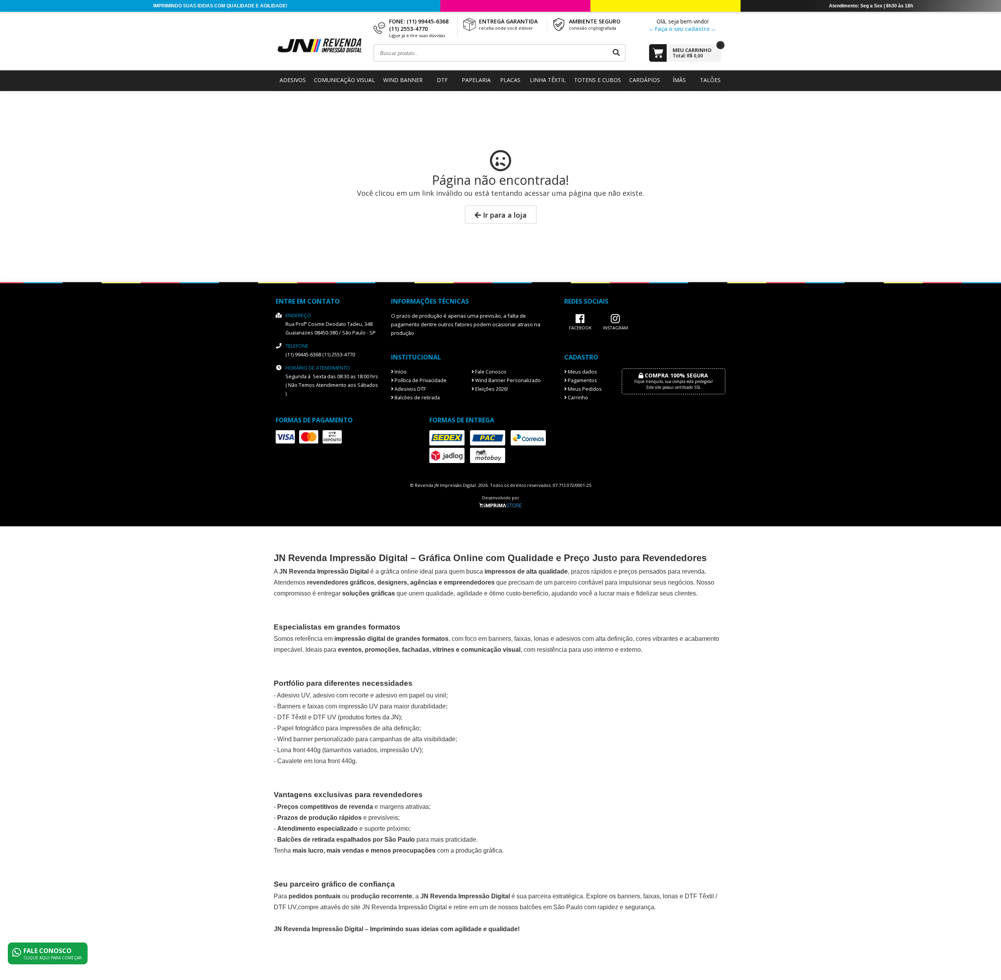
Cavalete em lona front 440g (316, 761)
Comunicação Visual (344, 80)
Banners (289, 706)
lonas (670, 896)
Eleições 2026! (491, 389)
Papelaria (476, 80)
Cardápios (644, 80)
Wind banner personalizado (315, 739)
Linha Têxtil (548, 80)
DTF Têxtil (292, 717)
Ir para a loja (504, 215)
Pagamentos (582, 380)
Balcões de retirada (416, 397)
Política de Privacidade (420, 380)
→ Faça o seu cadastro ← (682, 28)
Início (400, 371)
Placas (510, 80)
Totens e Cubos (597, 80)
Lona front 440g (299, 750)
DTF (442, 80)
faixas (522, 638)
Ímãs (679, 80)
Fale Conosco (490, 371)
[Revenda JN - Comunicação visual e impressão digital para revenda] (324, 51)
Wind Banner (403, 80)
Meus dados (582, 371)
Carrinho (577, 397)
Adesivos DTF (409, 389)
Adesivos (293, 80)
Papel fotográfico (300, 728)
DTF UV (324, 717)
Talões (710, 80)
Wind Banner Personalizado (507, 380)
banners (499, 638)
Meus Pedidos (584, 389)
